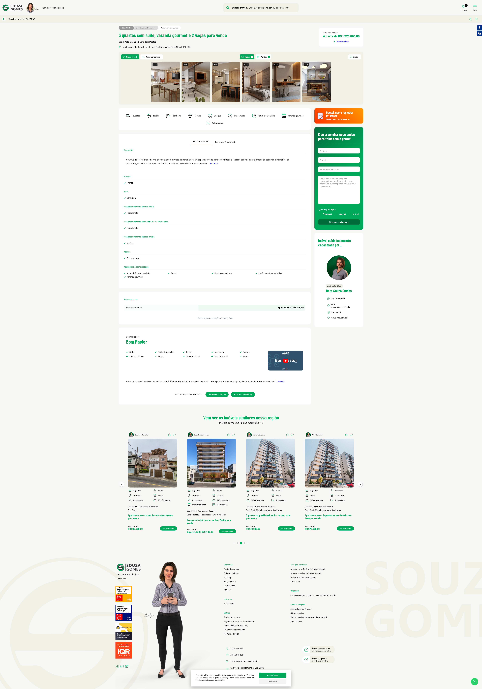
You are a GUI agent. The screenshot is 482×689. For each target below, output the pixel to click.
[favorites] (476, 19)
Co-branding (229, 585)
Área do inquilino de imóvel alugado (306, 573)
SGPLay (227, 577)
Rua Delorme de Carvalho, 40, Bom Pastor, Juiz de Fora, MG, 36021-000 (156, 47)
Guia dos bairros (231, 573)
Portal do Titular (231, 633)
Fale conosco (296, 621)
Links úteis (295, 581)
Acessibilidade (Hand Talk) (236, 625)
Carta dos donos (231, 569)
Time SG (227, 589)
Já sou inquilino (297, 613)
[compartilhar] (470, 19)
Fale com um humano (339, 222)
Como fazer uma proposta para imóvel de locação (313, 595)
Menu (475, 10)
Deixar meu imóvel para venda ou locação (309, 617)
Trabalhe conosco (232, 617)
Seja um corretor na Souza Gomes (239, 621)
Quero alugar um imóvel (300, 609)
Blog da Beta (230, 581)
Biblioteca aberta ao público (303, 577)
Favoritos (464, 10)
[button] (122, 484)
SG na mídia (229, 603)
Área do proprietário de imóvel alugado (308, 569)
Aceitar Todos (272, 675)
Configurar (273, 681)
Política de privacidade (234, 629)
